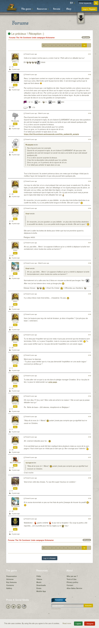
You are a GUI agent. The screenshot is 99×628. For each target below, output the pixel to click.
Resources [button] (42, 9)
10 (84, 45)
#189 (89, 294)
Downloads (41, 585)
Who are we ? (72, 576)
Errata (38, 588)
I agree (78, 623)
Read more (67, 623)
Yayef (15, 189)
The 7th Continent (23, 37)
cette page (52, 382)
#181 (89, 54)
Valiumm (15, 216)
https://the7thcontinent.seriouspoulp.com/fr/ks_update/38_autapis (51, 134)
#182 (89, 74)
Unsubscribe (56, 608)
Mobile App (41, 591)
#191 (89, 335)
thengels (15, 404)
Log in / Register (89, 9)
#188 (89, 263)
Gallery (9, 588)
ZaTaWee (15, 147)
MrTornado (15, 506)
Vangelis (15, 62)
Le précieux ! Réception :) (27, 33)
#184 (89, 139)
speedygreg (15, 271)
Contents (10, 585)
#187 (89, 243)
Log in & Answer (49, 558)
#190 (89, 314)
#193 (89, 376)
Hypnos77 (15, 527)
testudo (15, 322)
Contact (70, 585)
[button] (72, 3)
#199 (89, 498)
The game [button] (26, 9)
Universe (10, 579)
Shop (68, 9)
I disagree (89, 623)
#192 (89, 355)
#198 (89, 478)
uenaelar (15, 486)
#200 (89, 519)
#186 (89, 208)
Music (38, 582)
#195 (89, 416)
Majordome (15, 121)
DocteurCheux (15, 463)
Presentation (11, 576)
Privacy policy (72, 582)
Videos (39, 579)
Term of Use (71, 579)
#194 (89, 396)
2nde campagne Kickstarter (43, 37)
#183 (89, 113)
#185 (89, 181)
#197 (89, 457)
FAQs (38, 576)
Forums (56, 9)
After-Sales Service (74, 588)
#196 (89, 437)
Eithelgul (15, 82)
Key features (11, 582)
